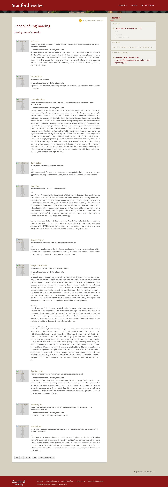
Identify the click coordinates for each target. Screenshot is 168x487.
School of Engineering (120, 53)
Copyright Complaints (95, 481)
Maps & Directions (52, 481)
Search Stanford (67, 481)
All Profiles (116, 23)
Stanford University (22, 483)
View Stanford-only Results (93, 20)
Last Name (116, 42)
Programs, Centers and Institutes (127, 57)
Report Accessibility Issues (144, 472)
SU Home (40, 481)
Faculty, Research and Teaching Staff (128, 28)
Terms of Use (80, 481)
